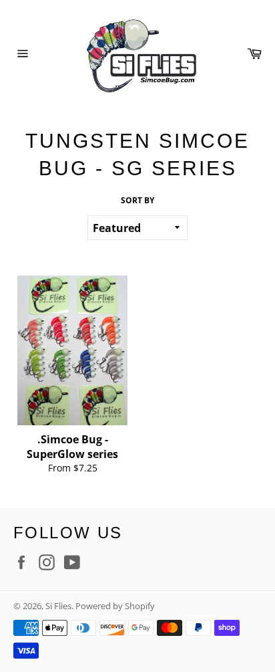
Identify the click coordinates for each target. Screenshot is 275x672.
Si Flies (58, 606)
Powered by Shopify (115, 606)
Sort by (137, 200)
